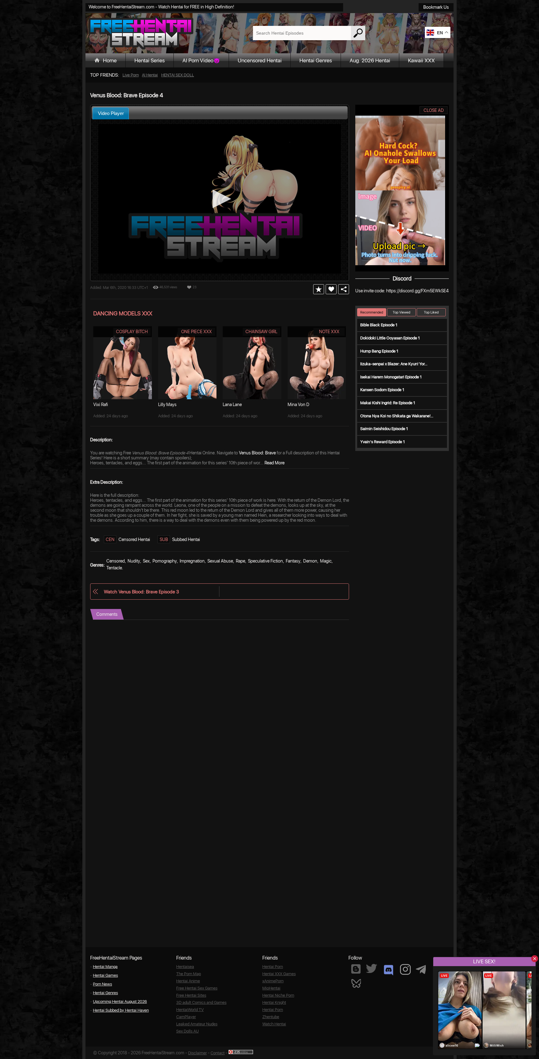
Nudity (134, 560)
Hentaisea (185, 966)
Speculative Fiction (265, 560)
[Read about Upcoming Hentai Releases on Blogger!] (356, 969)
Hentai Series (149, 60)
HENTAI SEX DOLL (177, 75)
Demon (310, 560)
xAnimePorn (273, 981)
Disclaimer (197, 1053)
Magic (326, 560)
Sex (146, 560)
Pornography (165, 560)
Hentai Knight (274, 1002)
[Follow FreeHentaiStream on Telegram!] (421, 969)
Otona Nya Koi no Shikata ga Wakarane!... (396, 416)
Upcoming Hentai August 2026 (120, 1001)
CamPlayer (186, 1016)
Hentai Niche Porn (278, 995)
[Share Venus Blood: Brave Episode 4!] (343, 289)
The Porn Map (188, 973)
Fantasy (293, 560)
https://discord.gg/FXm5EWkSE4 (417, 290)
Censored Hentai (134, 539)
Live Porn (131, 75)
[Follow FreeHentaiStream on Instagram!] (405, 969)
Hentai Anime (188, 981)
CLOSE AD (434, 110)
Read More (274, 462)
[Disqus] (219, 698)
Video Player (111, 113)
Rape (240, 560)
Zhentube (270, 1016)
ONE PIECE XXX (196, 331)
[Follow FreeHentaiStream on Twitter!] (371, 968)
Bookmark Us (436, 7)
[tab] (111, 113)
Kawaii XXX (421, 60)
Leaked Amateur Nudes (196, 1024)
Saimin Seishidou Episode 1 (384, 428)
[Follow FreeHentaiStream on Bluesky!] (356, 983)
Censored (115, 560)
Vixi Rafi (100, 404)
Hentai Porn (272, 966)
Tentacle (114, 567)
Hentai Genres (315, 60)
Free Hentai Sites (191, 995)
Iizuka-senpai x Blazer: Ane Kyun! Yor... (393, 364)
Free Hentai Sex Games (196, 988)
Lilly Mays (167, 404)
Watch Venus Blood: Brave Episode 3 (141, 591)
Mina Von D (298, 404)
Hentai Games (105, 975)
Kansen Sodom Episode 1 (382, 389)
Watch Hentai (274, 1024)
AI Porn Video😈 (201, 60)
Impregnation (192, 560)
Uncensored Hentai (260, 60)
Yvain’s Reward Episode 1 (382, 441)
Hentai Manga (105, 966)
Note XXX (329, 331)
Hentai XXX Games (279, 973)
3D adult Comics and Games (201, 1002)
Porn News (102, 984)
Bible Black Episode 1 (378, 325)
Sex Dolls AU (187, 1031)
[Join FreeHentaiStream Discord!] (388, 970)
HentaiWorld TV (190, 1009)
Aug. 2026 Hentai (370, 60)
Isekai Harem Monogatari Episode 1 (391, 377)
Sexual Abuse (220, 560)
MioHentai (271, 988)
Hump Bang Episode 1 (379, 351)
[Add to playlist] (318, 289)
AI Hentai (150, 75)
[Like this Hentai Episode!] (331, 289)
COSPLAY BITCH (132, 331)
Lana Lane (232, 404)
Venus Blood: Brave (257, 452)
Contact (218, 1053)
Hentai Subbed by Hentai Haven (121, 1010)
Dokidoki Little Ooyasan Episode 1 (390, 338)
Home (110, 60)
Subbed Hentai (186, 539)
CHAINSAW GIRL (261, 331)
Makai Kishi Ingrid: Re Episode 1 (387, 402)
